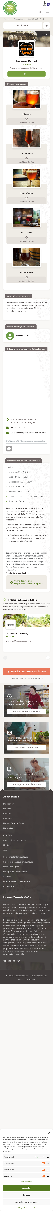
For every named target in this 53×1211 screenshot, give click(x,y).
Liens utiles (8, 828)
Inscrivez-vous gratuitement (26, 711)
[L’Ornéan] (26, 99)
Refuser (26, 1195)
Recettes (7, 813)
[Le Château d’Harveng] (26, 620)
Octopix (21, 979)
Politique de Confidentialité (27, 1208)
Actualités (7, 835)
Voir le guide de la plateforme (27, 784)
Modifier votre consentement (16, 881)
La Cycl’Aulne (26, 193)
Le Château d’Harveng (17, 633)
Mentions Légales (11, 866)
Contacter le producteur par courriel (28, 432)
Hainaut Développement (15, 976)
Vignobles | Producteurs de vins (18, 641)
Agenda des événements (14, 840)
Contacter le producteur (26, 74)
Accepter (26, 1188)
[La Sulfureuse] (26, 257)
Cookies (7, 876)
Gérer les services (26, 1181)
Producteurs (19, 19)
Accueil (7, 19)
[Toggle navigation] (48, 12)
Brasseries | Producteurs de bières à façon (26, 68)
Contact (7, 845)
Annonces (7, 818)
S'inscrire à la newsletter (26, 748)
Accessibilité (8, 886)
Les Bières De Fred (26, 122)
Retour (24, 25)
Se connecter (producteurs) (15, 857)
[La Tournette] (26, 138)
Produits (7, 808)
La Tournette (27, 153)
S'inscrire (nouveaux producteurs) (18, 861)
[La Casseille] (26, 218)
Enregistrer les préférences (26, 1202)
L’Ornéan (27, 114)
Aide (5, 850)
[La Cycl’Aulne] (26, 178)
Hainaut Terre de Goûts (13, 823)
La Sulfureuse (26, 272)
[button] (49, 1132)
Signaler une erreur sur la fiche (28, 671)
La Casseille (26, 233)
